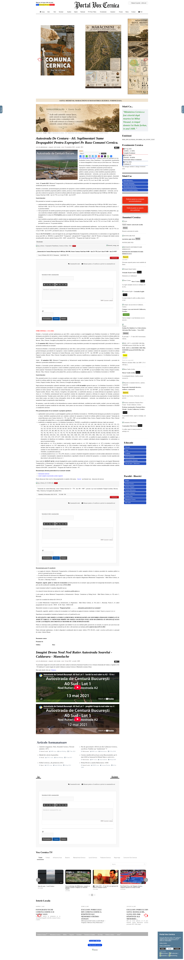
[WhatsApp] (86, 156)
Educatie (127, 447)
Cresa (126, 450)
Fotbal (48, 857)
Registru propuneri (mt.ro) (108, 611)
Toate (40, 857)
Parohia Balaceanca (130, 490)
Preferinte (174, 953)
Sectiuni (61, 12)
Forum (121, 12)
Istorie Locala (44, 751)
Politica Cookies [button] (163, 943)
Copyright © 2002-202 (94, 941)
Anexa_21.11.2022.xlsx (47, 483)
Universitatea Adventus (131, 460)
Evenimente (103, 12)
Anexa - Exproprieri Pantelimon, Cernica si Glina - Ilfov (56, 246)
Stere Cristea (136, 281)
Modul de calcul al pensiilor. (49, 755)
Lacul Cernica (93, 857)
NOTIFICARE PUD (128, 239)
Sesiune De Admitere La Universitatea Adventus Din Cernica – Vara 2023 (134, 329)
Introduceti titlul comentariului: (50, 274)
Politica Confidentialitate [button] (165, 945)
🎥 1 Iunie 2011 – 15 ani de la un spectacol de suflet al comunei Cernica (105, 886)
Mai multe (128, 502)
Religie (127, 480)
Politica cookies (110, 934)
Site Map (100, 934)
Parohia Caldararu (130, 493)
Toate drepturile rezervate (95, 945)
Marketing (173, 955)
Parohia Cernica (129, 483)
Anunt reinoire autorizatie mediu (132, 224)
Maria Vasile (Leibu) (128, 373)
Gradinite (127, 453)
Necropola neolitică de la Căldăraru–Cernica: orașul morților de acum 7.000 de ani (90, 101)
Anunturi (112, 12)
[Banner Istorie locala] (77, 118)
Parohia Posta (129, 496)
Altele (118, 934)
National (82, 12)
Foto (37, 5)
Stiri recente (57, 147)
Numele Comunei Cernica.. (130, 190)
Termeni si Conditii (89, 934)
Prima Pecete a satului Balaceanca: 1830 (94, 763)
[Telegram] (92, 156)
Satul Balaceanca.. (128, 180)
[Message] (108, 156)
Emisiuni (52, 5)
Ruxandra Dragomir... (129, 183)
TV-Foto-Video (92, 12)
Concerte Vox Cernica (130, 857)
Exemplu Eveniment (129, 153)
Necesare (164, 953)
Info (48, 12)
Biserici (67, 857)
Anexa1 (79, 479)
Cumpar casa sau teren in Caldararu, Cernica (134, 310)
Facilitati (79, 934)
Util (141, 12)
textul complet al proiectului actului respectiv (50, 476)
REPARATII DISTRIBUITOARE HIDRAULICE (132, 253)
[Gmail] (99, 156)
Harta (127, 12)
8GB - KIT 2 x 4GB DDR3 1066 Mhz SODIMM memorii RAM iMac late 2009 (133, 350)
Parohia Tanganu (129, 487)
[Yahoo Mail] (102, 156)
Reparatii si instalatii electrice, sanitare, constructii (131, 388)
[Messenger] (95, 156)
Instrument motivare (43, 474)
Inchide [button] (177, 948)
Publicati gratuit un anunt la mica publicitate (135, 209)
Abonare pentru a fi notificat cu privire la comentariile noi (99, 264)
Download (114, 258)
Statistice (164, 955)
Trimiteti (56, 318)
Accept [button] (169, 948)
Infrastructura (57, 857)
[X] (105, 156)
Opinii (76, 12)
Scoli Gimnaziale (129, 457)
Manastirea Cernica (130, 499)
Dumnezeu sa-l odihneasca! (129, 276)
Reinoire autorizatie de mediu (130, 231)
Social (42, 757)
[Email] (89, 156)
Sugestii (71, 934)
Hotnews (53, 670)
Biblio (65, 934)
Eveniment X (127, 164)
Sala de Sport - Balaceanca (132, 463)
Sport (42, 765)
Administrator (44, 147)
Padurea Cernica (105, 857)
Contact (133, 12)
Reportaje (117, 857)
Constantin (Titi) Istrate (129, 426)
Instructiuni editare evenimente (132, 159)
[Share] (80, 156)
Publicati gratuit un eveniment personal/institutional (135, 200)
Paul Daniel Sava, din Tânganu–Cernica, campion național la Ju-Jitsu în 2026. (131, 886)
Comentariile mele (74, 264)
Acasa (43, 12)
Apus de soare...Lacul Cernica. (46, 886)
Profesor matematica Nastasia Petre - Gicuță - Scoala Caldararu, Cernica (134, 408)
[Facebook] (83, 156)
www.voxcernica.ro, (169, 938)
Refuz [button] (162, 948)
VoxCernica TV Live (44, 5)
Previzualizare (47, 318)
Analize (69, 12)
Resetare (63, 318)
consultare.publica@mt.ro (72, 591)
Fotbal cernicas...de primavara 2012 (51, 763)
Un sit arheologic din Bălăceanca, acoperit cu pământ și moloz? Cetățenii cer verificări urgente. (77, 887)
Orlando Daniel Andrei (129, 272)
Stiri (55, 12)
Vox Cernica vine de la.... (130, 186)
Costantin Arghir (139, 291)
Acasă (44, 133)
